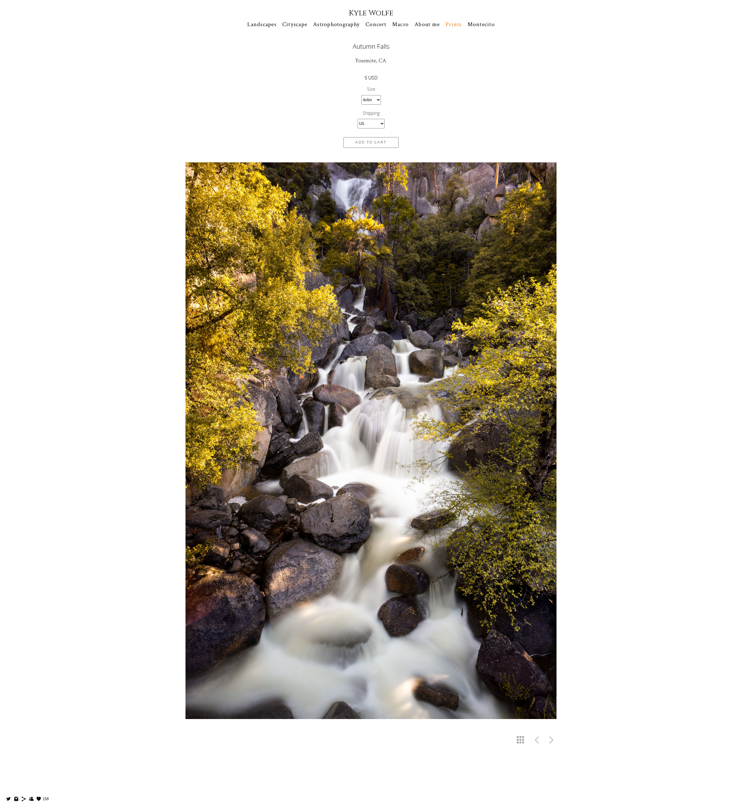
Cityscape (294, 24)
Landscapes (262, 24)
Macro (400, 24)
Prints (453, 24)
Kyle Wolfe (371, 13)
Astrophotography (336, 24)
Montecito (481, 24)
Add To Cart (370, 142)
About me (427, 24)
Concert (375, 24)
